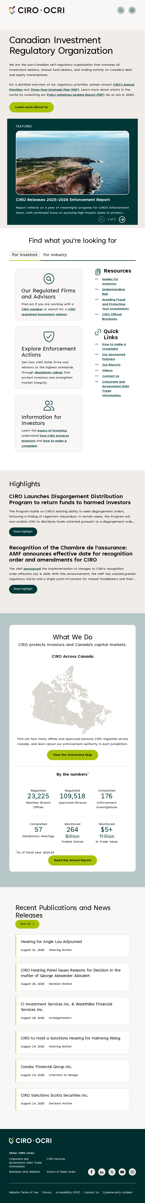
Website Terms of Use (24, 1192)
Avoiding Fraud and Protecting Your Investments (115, 304)
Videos (107, 370)
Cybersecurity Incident (118, 1192)
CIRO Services (56, 1159)
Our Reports (111, 364)
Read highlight (23, 531)
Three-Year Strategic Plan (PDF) (54, 89)
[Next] (122, 219)
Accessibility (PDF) (68, 1192)
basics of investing (52, 430)
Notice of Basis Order (61, 1172)
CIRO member (32, 309)
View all (25, 924)
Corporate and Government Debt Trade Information (25, 1163)
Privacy (47, 1192)
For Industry (55, 255)
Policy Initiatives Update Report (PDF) (76, 95)
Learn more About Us (31, 107)
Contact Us (110, 376)
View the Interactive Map (72, 755)
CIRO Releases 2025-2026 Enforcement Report (63, 200)
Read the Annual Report (72, 860)
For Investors (24, 255)
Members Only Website (24, 1172)
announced (32, 568)
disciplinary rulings (49, 372)
